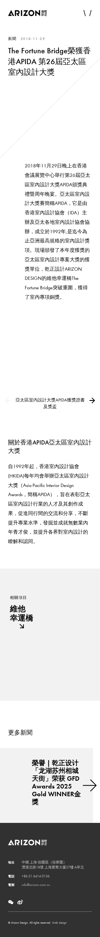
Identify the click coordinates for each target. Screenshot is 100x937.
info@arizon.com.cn (36, 885)
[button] (92, 400)
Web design (59, 923)
